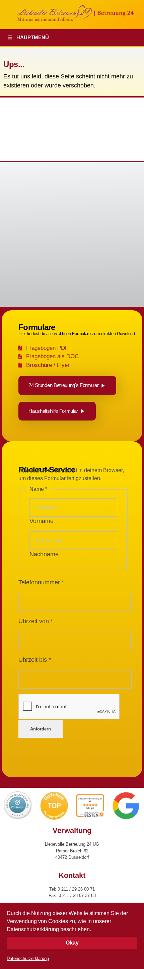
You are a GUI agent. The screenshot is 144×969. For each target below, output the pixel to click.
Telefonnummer (41, 582)
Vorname (41, 521)
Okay (72, 943)
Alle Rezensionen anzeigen (34, 248)
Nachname (44, 554)
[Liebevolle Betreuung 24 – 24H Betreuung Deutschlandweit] (80, 13)
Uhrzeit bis (34, 659)
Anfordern (40, 728)
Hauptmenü (32, 37)
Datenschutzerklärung (28, 958)
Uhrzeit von (35, 621)
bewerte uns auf (32, 260)
